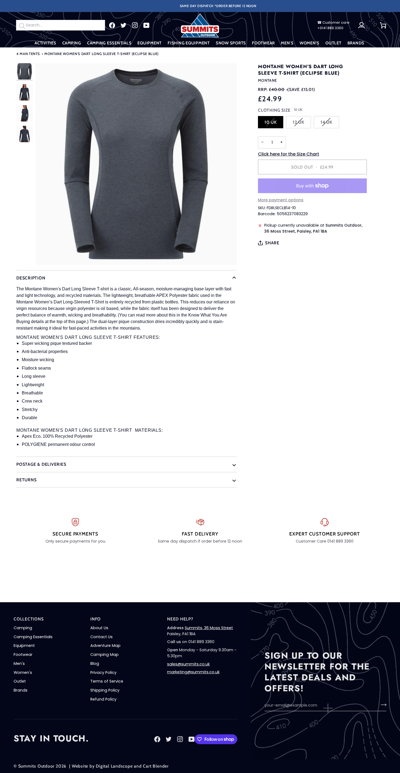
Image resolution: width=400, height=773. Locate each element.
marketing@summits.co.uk (193, 672)
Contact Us (101, 637)
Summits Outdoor (36, 766)
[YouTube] (146, 25)
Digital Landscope (114, 766)
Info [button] (95, 619)
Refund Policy (103, 699)
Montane (267, 80)
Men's (19, 663)
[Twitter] (124, 25)
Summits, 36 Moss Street (209, 628)
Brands (20, 690)
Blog (94, 663)
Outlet (20, 681)
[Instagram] (135, 25)
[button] (45, 43)
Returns (26, 479)
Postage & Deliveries (41, 464)
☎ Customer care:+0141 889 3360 (333, 25)
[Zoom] (136, 164)
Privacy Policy (103, 672)
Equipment (24, 645)
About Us (99, 628)
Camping (23, 628)
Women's (23, 672)
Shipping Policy (104, 690)
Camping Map (104, 654)
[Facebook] (112, 25)
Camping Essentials (33, 637)
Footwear (23, 654)
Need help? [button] (180, 619)
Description (30, 278)
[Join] (381, 704)
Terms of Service (106, 681)
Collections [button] (29, 619)
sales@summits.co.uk (188, 664)
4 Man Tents (28, 53)
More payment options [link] (280, 200)
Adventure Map (105, 645)
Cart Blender (155, 766)
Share (272, 242)
